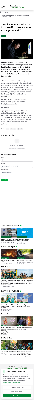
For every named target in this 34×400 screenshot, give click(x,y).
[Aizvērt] (30, 371)
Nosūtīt (4, 180)
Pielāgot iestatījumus (18, 387)
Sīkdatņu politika (16, 382)
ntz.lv (4, 34)
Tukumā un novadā (6, 237)
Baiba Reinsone (6, 354)
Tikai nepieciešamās (17, 391)
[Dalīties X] (11, 129)
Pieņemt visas (17, 395)
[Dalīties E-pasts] (21, 129)
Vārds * (3, 157)
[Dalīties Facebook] (7, 129)
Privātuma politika (7, 382)
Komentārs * (4, 169)
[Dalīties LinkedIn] (14, 129)
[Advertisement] (17, 203)
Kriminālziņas (5, 258)
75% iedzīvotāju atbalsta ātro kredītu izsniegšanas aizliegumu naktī (15, 15)
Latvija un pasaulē (6, 302)
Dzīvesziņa (4, 349)
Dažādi (7, 12)
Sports (3, 278)
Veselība (4, 325)
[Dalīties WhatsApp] (18, 129)
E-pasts (3, 163)
